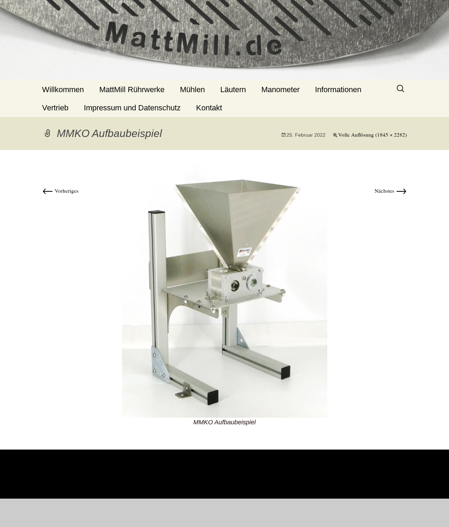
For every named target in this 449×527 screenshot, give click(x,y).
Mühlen (192, 89)
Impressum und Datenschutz (132, 107)
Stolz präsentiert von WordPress (224, 513)
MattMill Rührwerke (132, 89)
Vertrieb (55, 107)
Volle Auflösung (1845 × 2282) (372, 134)
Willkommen (63, 89)
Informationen (338, 89)
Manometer (280, 89)
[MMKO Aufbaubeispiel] (224, 289)
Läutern (233, 89)
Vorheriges (60, 190)
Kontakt (209, 107)
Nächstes (391, 190)
